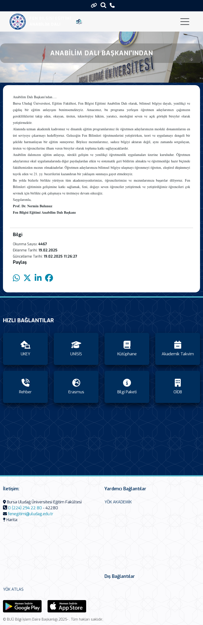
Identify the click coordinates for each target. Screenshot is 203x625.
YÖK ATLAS (13, 589)
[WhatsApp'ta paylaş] (16, 278)
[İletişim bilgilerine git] (112, 5)
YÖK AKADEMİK (118, 502)
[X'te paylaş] (27, 278)
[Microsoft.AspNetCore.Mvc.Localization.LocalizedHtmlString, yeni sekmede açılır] (22, 605)
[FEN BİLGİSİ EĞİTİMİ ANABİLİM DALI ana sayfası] (18, 22)
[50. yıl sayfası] (79, 21)
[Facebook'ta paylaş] (49, 278)
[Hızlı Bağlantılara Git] (94, 5)
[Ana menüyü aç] (184, 21)
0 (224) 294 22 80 (25, 508)
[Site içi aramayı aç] (103, 5)
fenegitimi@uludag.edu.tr (30, 513)
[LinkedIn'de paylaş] (38, 278)
